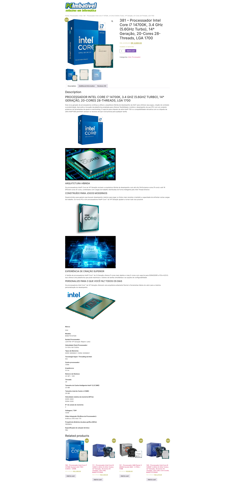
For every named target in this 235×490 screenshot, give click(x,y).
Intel (80, 16)
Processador (74, 16)
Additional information (87, 86)
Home (67, 16)
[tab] (72, 86)
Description (72, 86)
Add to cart (131, 51)
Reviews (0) (101, 86)
